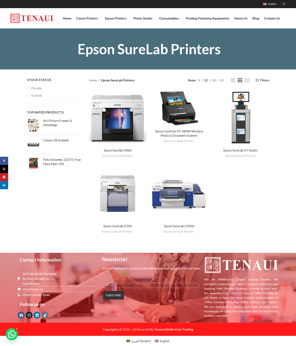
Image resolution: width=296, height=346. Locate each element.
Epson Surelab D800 (117, 150)
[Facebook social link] (4, 161)
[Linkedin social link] (4, 185)
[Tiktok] (45, 315)
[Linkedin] (37, 315)
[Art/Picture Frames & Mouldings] (33, 125)
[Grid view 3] (240, 80)
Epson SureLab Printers (117, 155)
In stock (36, 95)
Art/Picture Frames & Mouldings (57, 123)
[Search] (284, 4)
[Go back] (70, 49)
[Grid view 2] (233, 80)
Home (93, 80)
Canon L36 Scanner (56, 140)
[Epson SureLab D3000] (179, 193)
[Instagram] (29, 315)
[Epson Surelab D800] (117, 117)
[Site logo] (31, 18)
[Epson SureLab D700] (117, 193)
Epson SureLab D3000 (179, 226)
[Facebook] (21, 315)
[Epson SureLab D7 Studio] (240, 117)
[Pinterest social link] (4, 177)
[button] (12, 334)
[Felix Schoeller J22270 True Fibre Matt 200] (33, 164)
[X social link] (4, 169)
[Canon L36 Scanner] (33, 144)
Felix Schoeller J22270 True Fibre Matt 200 (62, 162)
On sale (36, 88)
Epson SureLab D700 (117, 226)
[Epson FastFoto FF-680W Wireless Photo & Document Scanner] (179, 108)
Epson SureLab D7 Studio (240, 150)
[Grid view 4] (247, 80)
